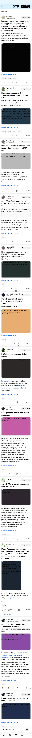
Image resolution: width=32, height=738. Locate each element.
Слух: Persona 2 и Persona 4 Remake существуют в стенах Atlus (13, 301)
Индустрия (9, 621)
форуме (11, 598)
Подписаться (26, 17)
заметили (7, 381)
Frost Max (9, 88)
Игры (7, 18)
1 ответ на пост (6, 614)
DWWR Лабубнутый (12, 294)
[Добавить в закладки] (8, 82)
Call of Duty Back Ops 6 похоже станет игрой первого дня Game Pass (15, 203)
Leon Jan (9, 479)
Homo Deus (9, 349)
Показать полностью (8, 75)
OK (27, 730)
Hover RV (9, 16)
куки (13, 729)
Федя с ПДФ (10, 544)
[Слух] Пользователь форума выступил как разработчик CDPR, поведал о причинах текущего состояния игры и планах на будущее (15, 553)
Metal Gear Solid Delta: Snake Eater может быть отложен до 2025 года (15, 148)
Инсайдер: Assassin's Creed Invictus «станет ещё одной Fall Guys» (14, 95)
